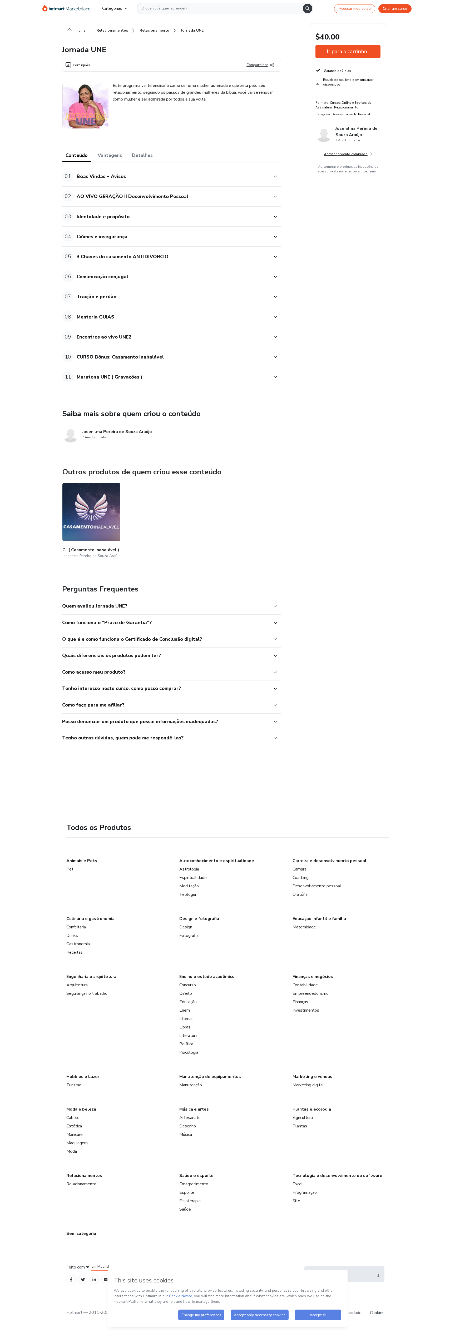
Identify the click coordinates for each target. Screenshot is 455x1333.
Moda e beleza (81, 1109)
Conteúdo (77, 155)
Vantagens (110, 155)
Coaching (301, 878)
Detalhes (142, 155)
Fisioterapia (190, 1201)
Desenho (187, 1126)
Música (185, 1134)
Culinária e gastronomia (90, 919)
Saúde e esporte (196, 1175)
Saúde (185, 1209)
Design (185, 927)
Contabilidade (305, 985)
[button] (166, 176)
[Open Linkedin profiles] (94, 1279)
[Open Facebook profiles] (71, 1279)
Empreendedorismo (311, 993)
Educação (188, 1002)
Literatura (188, 1035)
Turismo (73, 1085)
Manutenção (190, 1085)
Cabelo (73, 1118)
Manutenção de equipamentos (210, 1077)
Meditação (189, 886)
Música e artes (194, 1109)
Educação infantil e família (319, 919)
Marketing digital (308, 1085)
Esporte (186, 1192)
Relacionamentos (84, 1175)
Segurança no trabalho (86, 993)
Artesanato (190, 1118)
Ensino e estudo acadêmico (207, 976)
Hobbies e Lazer (82, 1077)
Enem (184, 1010)
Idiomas (186, 1019)
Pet (69, 869)
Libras (184, 1027)
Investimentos (306, 1010)
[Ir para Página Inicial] (68, 8)
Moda (71, 1151)
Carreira (299, 869)
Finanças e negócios (313, 976)
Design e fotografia (199, 919)
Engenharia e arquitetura (91, 976)
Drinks (72, 935)
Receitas (74, 952)
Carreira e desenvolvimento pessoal (330, 861)
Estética (74, 1126)
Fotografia (189, 935)
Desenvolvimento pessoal (317, 886)
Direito (185, 993)
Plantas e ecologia (312, 1109)
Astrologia (189, 869)
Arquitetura (77, 985)
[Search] (307, 8)
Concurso (187, 985)
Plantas (300, 1126)
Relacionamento (81, 1184)
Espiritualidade (193, 878)
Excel (298, 1184)
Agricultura (303, 1118)
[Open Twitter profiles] (83, 1279)
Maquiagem (77, 1143)
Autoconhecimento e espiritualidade (216, 861)
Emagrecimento (193, 1184)
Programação (305, 1192)
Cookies (377, 1313)
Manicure (74, 1134)
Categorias (112, 8)
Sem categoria (81, 1233)
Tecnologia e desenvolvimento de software (337, 1175)
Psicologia (188, 1052)
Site (296, 1201)
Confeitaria (76, 927)
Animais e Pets (81, 861)
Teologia (187, 894)
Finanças (300, 1002)
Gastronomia (78, 944)
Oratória (300, 894)
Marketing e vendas (312, 1077)
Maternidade (304, 927)
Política (186, 1044)
